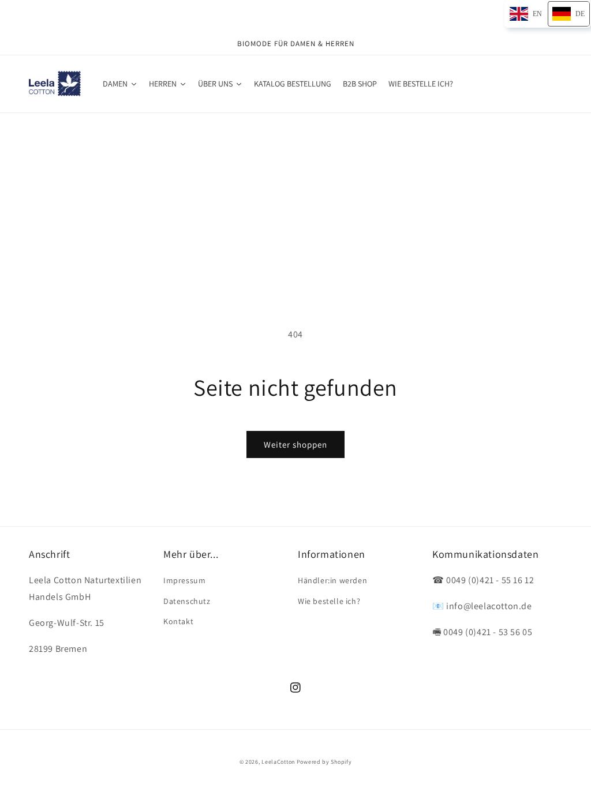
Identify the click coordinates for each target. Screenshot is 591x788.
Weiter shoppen (295, 444)
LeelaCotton (278, 762)
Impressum (184, 580)
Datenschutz (187, 601)
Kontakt (178, 621)
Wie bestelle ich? (329, 601)
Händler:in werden (332, 580)
